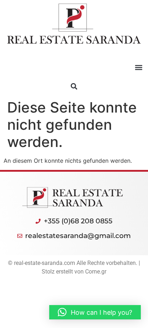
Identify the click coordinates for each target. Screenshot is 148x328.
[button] (138, 67)
